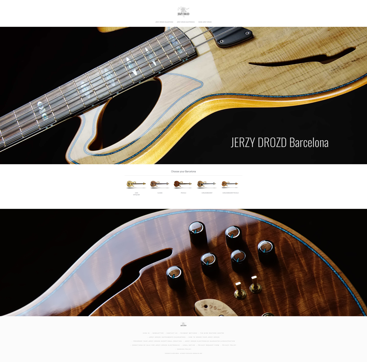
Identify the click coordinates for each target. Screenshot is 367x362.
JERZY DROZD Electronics (186, 22)
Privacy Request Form (208, 345)
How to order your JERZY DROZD (204, 337)
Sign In (146, 333)
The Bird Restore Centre (212, 333)
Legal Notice (189, 345)
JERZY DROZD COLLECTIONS (164, 22)
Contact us (172, 333)
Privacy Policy (229, 345)
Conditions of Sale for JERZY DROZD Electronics (156, 345)
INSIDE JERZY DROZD (205, 22)
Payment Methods (189, 333)
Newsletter (158, 333)
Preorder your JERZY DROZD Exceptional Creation (158, 341)
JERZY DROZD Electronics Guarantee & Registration (210, 341)
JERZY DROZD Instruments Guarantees (167, 337)
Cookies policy (184, 349)
